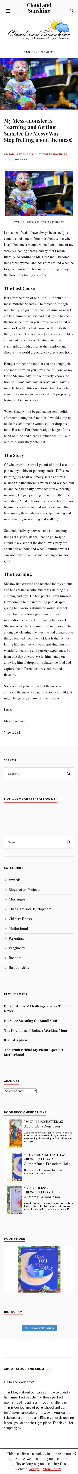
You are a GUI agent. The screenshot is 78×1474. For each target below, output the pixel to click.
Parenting (16, 938)
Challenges (17, 899)
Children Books (20, 919)
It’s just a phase (16, 1040)
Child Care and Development (30, 909)
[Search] (68, 11)
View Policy (52, 1469)
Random (15, 958)
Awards (15, 880)
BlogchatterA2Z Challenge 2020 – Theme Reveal (36, 1008)
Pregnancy (17, 948)
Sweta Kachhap (55, 154)
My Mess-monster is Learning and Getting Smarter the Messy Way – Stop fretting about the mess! (38, 130)
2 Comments (17, 159)
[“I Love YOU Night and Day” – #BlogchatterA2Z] (39, 1269)
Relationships (19, 967)
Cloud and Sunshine (39, 7)
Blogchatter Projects (24, 889)
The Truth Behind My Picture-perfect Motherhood (33, 1052)
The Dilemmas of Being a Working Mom (35, 1030)
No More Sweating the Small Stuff (30, 1020)
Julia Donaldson (48, 1126)
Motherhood (18, 928)
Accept (34, 1469)
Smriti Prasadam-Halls (53, 1164)
